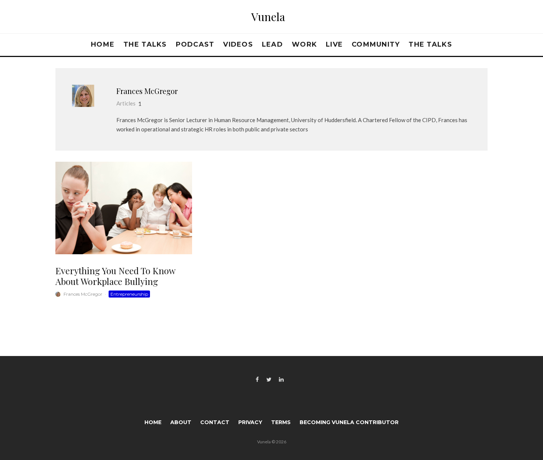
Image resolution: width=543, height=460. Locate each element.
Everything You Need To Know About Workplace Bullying (115, 276)
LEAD (272, 44)
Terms (281, 422)
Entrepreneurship (129, 294)
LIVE (334, 44)
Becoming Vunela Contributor (349, 422)
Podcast (195, 44)
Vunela (268, 16)
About (180, 422)
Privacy (250, 422)
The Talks (145, 44)
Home (103, 44)
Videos (238, 44)
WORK (304, 44)
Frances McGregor (147, 91)
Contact (214, 422)
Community (376, 44)
